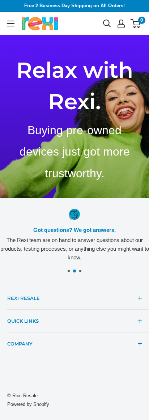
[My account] (121, 23)
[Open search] (107, 23)
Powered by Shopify (28, 404)
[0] (135, 23)
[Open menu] (10, 23)
